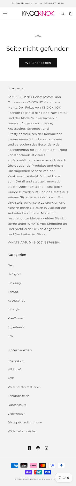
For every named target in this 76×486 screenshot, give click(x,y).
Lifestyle (14, 309)
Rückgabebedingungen (25, 422)
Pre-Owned (16, 318)
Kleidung (14, 283)
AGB (11, 378)
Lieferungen (17, 413)
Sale (11, 336)
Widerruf (14, 369)
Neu (11, 265)
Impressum (16, 360)
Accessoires (16, 300)
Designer (14, 274)
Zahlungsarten (18, 396)
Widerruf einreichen (22, 431)
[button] (5, 13)
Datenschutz (17, 405)
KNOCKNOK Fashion (32, 479)
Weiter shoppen (38, 63)
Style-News (16, 327)
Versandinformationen (24, 387)
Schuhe (13, 292)
